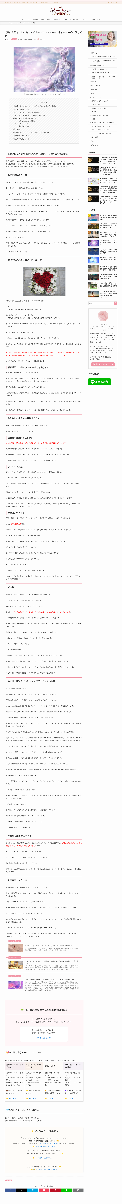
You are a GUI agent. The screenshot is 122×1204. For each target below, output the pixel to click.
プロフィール (94, 141)
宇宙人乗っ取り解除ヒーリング (100, 69)
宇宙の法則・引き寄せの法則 (100, 115)
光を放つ (18, 129)
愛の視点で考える (24, 126)
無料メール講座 (95, 86)
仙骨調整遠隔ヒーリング (98, 65)
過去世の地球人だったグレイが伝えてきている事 (32, 132)
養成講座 (93, 81)
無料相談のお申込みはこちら (45, 1146)
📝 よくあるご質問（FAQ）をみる (45, 1169)
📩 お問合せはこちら (45, 1158)
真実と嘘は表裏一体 (22, 109)
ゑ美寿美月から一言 (22, 139)
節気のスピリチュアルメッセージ (101, 129)
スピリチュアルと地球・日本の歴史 (101, 133)
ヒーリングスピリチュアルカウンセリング (103, 56)
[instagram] (111, 3)
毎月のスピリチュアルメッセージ (101, 126)
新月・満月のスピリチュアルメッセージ (103, 122)
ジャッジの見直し (24, 123)
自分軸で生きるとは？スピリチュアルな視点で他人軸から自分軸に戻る (49, 945)
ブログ (92, 93)
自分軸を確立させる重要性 (27, 121)
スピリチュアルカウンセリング (49, 1143)
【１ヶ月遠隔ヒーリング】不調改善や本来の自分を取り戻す (103, 61)
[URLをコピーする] (78, 1190)
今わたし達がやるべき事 (23, 135)
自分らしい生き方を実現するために (27, 118)
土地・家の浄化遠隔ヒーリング (100, 72)
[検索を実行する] (115, 303)
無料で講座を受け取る (44, 1038)
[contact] (113, 3)
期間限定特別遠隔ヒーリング (100, 101)
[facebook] (109, 3)
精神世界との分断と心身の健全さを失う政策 (32, 115)
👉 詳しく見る (11, 1098)
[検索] (116, 3)
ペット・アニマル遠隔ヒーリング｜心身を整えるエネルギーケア (103, 77)
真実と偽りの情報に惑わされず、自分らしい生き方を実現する (36, 106)
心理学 (93, 119)
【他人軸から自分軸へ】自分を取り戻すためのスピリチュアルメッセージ (50, 979)
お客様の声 (93, 90)
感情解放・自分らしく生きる (100, 108)
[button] (10, 1190)
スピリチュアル (96, 104)
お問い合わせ (94, 145)
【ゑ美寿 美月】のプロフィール (103, 364)
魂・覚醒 (15, 39)
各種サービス (94, 53)
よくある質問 (94, 137)
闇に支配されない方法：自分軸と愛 (27, 112)
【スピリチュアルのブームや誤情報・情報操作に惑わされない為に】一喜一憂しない (51, 962)
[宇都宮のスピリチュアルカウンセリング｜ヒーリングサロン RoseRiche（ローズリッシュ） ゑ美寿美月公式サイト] (61, 10)
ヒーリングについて (97, 97)
